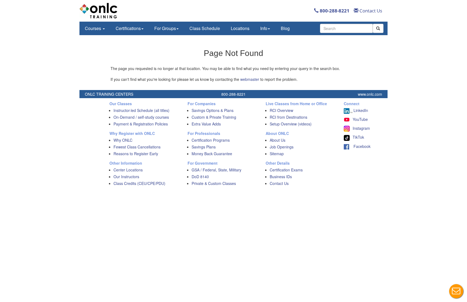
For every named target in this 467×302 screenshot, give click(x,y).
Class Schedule (204, 28)
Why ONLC (123, 140)
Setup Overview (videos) (291, 124)
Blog (285, 28)
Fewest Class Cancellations (137, 147)
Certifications (128, 28)
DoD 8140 (200, 176)
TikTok (358, 137)
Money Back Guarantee (212, 153)
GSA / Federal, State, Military (216, 169)
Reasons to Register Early (136, 153)
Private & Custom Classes (214, 183)
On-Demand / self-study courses (141, 117)
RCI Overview (281, 110)
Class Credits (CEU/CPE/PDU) (139, 183)
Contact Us (370, 11)
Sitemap (277, 153)
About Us (277, 140)
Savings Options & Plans (213, 110)
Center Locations (128, 169)
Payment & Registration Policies (141, 124)
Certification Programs (211, 140)
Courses (93, 28)
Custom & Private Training (214, 117)
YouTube (360, 119)
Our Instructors (126, 176)
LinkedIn (360, 110)
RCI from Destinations (288, 117)
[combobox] (346, 28)
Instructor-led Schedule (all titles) (141, 110)
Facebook (360, 146)
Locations (240, 28)
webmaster (249, 79)
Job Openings (281, 147)
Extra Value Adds (206, 124)
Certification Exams (286, 169)
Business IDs (281, 176)
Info (263, 28)
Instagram (361, 128)
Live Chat (456, 291)
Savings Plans (204, 147)
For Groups (165, 28)
